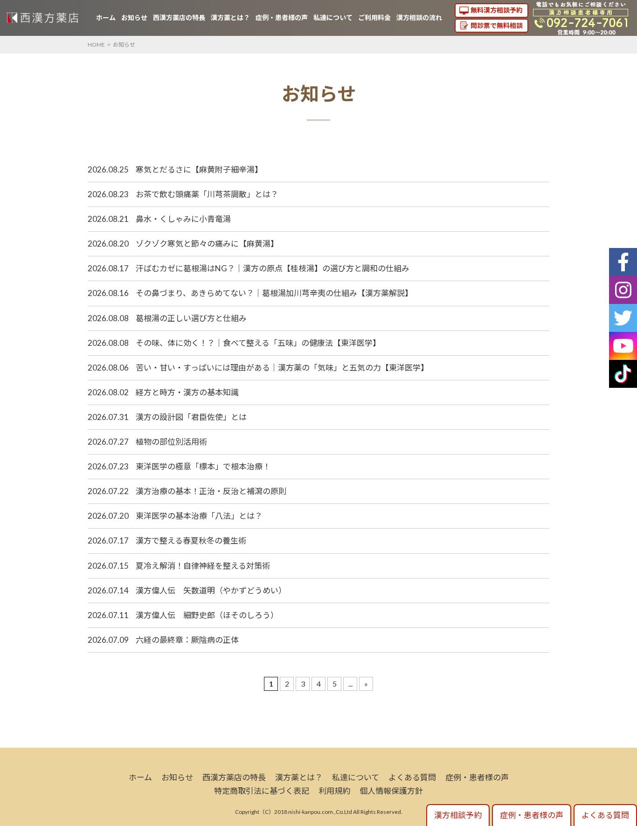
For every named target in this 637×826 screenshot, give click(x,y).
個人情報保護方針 (391, 791)
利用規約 (334, 791)
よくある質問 (412, 777)
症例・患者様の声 (282, 17)
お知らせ (134, 17)
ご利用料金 (374, 17)
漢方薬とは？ (230, 17)
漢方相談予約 (458, 815)
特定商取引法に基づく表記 (261, 791)
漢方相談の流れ (419, 17)
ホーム (106, 17)
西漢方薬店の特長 (179, 17)
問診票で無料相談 (497, 25)
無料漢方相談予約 (497, 10)
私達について (333, 17)
